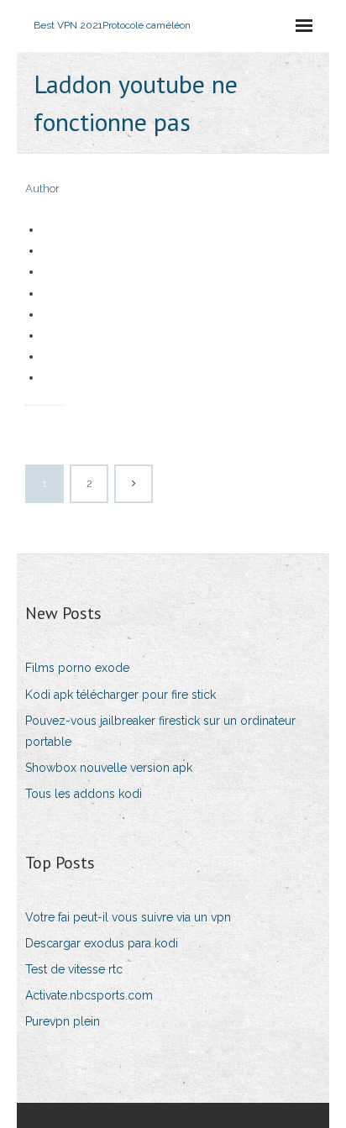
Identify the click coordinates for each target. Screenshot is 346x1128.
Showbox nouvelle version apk (108, 767)
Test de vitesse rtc (74, 969)
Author (42, 188)
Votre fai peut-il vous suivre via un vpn (128, 917)
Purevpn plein (62, 1021)
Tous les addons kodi (83, 793)
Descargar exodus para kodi (101, 943)
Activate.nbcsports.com (89, 995)
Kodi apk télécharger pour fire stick (120, 694)
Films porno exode (77, 667)
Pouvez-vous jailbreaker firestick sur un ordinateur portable (160, 731)
